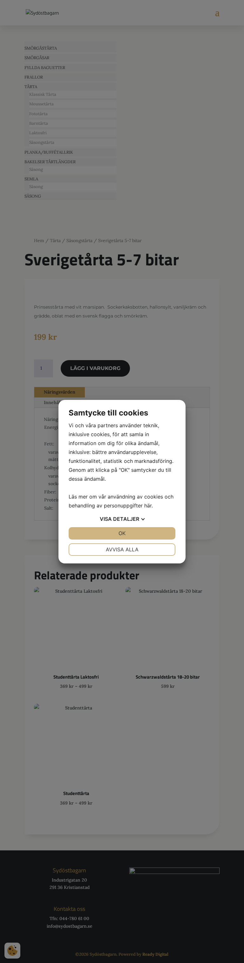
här (148, 505)
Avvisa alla (122, 549)
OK (122, 533)
